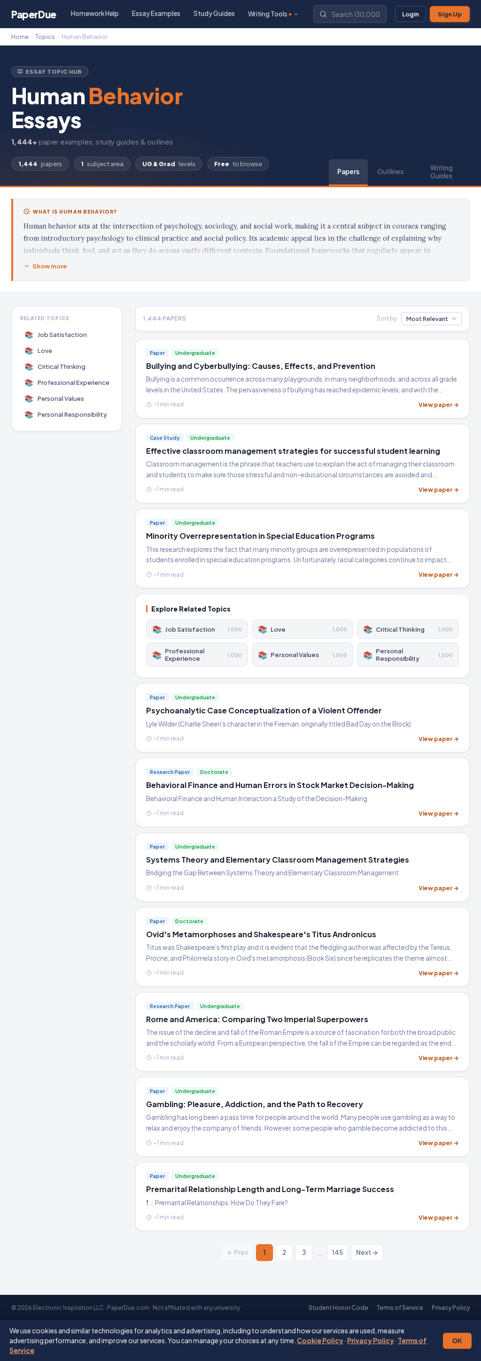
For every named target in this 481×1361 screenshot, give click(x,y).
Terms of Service (400, 1307)
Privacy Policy (370, 1340)
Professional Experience (67, 382)
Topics (45, 36)
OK (457, 1341)
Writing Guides (441, 172)
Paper (33, 14)
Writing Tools (267, 14)
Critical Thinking (55, 366)
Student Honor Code (338, 1307)
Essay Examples (156, 13)
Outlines (390, 172)
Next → (367, 1252)
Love (38, 350)
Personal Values (54, 398)
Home (20, 36)
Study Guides (214, 13)
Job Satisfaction (55, 334)
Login (410, 14)
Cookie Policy (320, 1340)
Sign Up (450, 14)
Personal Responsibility (66, 414)
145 (337, 1252)
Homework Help (95, 13)
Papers (348, 172)
